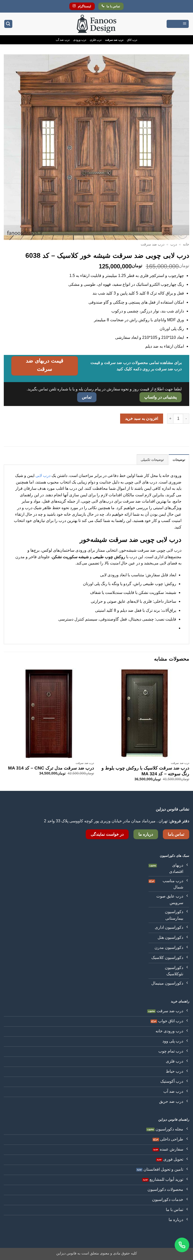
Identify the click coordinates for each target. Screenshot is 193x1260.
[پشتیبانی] (182, 1245)
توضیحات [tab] (179, 460)
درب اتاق (132, 39)
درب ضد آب (62, 39)
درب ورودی (79, 39)
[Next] (4, 729)
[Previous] (189, 729)
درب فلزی (96, 39)
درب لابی (43, 475)
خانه (186, 244)
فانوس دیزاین (66, 1253)
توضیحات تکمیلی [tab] (152, 460)
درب (173, 244)
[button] (178, 24)
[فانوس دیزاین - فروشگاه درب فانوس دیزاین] (96, 24)
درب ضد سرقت (114, 39)
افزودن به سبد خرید (141, 418)
